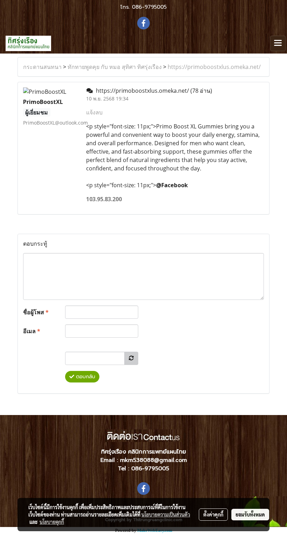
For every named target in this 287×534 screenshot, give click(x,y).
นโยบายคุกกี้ (52, 522)
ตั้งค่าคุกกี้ (213, 514)
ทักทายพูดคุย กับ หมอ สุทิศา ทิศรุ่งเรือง (115, 67)
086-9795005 (149, 7)
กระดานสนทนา (42, 67)
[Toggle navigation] (278, 43)
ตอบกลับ (84, 376)
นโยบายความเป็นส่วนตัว (165, 514)
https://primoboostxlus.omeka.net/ (214, 67)
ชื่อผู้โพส (36, 312)
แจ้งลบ (94, 112)
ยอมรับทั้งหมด (250, 514)
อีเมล (31, 331)
